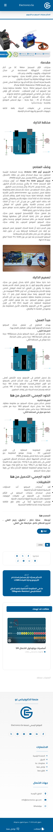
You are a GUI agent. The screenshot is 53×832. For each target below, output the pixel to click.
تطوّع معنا (41, 770)
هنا (12, 395)
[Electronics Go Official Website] (47, 5)
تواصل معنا (40, 767)
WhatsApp (38, 806)
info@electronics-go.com (32, 800)
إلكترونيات (40, 651)
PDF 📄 (44, 531)
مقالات (40, 544)
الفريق (42, 759)
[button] (5, 5)
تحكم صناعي (33, 651)
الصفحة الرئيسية (39, 756)
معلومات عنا (40, 763)
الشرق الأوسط (36, 793)
